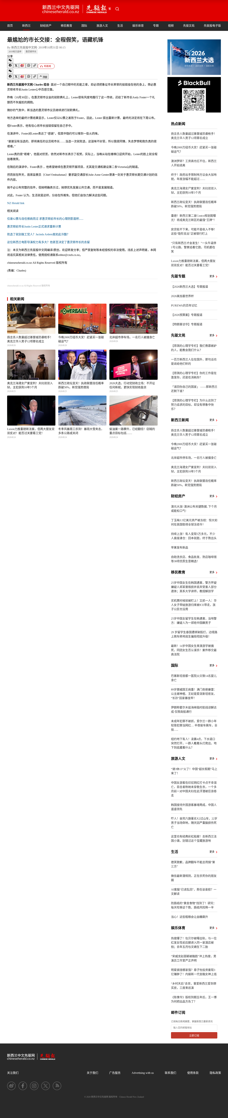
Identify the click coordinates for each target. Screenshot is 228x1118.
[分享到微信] (10, 60)
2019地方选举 (15, 51)
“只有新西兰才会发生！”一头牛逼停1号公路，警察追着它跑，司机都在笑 (193, 247)
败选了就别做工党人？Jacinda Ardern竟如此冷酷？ (38, 234)
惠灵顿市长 (31, 51)
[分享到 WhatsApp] (29, 65)
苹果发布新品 (179, 547)
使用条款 (193, 1072)
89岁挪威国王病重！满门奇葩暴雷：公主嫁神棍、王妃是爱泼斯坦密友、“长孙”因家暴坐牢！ (194, 694)
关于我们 (92, 1072)
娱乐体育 (138, 25)
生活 (120, 25)
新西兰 (26, 25)
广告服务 (115, 1072)
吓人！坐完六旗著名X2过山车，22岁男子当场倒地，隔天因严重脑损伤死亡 (194, 823)
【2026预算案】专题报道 (186, 314)
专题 (156, 25)
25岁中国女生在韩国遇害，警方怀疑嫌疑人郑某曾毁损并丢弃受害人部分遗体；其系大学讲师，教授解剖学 (194, 587)
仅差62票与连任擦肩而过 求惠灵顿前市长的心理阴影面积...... (45, 218)
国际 (84, 25)
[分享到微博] (22, 65)
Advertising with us (143, 1072)
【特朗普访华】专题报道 (186, 324)
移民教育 (66, 25)
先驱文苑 (189, 25)
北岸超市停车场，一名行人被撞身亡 (194, 457)
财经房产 (45, 25)
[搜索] (117, 9)
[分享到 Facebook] (10, 65)
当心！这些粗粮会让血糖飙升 (189, 916)
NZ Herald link (15, 203)
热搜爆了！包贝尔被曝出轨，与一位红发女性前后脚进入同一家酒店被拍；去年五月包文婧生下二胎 (194, 942)
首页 (10, 25)
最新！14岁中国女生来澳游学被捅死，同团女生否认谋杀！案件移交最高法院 (194, 650)
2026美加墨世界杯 (182, 296)
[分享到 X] (16, 66)
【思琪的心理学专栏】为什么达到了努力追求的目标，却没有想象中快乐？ (194, 404)
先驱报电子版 (212, 25)
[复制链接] (35, 65)
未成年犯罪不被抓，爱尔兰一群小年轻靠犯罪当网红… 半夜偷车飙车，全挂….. (194, 725)
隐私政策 (215, 1072)
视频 (171, 25)
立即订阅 (194, 1035)
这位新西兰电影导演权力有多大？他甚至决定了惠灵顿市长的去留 (48, 242)
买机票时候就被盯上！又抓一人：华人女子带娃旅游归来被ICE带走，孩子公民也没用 (194, 605)
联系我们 (170, 1072)
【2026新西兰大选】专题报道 (189, 286)
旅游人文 (102, 25)
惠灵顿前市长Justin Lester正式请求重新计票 (34, 226)
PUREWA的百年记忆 (184, 305)
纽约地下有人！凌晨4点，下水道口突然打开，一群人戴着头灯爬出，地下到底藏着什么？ (194, 743)
